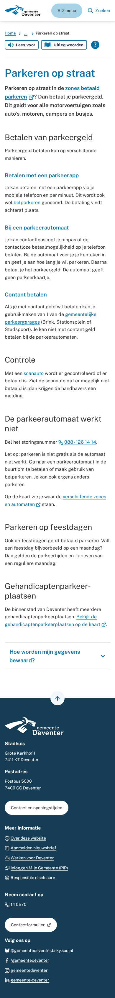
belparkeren (27, 202)
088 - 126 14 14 (80, 442)
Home (10, 33)
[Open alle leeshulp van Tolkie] (95, 45)
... (25, 33)
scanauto (34, 373)
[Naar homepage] (23, 10)
